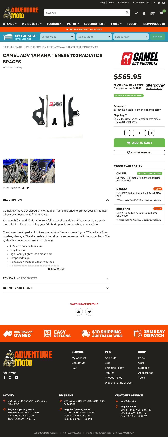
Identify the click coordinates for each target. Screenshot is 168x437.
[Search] (127, 12)
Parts (141, 358)
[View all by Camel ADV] (139, 58)
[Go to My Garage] (152, 13)
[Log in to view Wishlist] (136, 12)
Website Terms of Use (118, 382)
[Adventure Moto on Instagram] (158, 2)
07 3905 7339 (134, 220)
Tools (141, 377)
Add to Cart (142, 143)
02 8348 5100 (134, 200)
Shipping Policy (114, 367)
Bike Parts (17, 47)
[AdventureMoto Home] (27, 359)
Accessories (145, 372)
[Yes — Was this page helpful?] (23, 188)
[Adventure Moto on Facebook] (154, 2)
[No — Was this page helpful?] (27, 188)
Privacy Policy (113, 377)
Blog (107, 362)
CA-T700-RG (14, 67)
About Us (110, 358)
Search (157, 36)
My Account (79, 358)
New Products (154, 23)
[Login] (144, 12)
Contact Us (78, 362)
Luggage (143, 367)
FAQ (74, 367)
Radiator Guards (35, 47)
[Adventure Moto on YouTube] (163, 2)
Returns (109, 372)
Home (6, 47)
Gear (141, 362)
